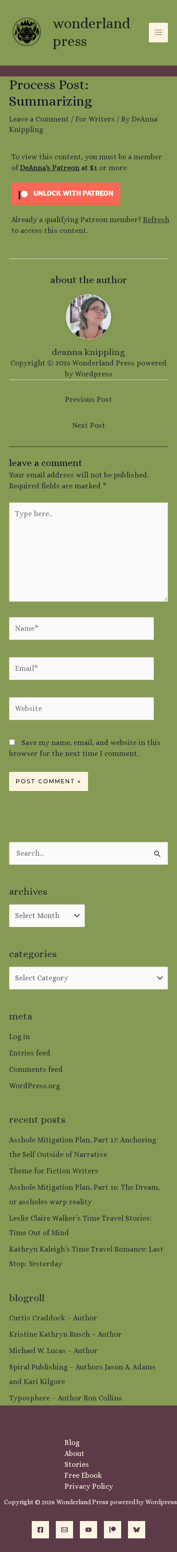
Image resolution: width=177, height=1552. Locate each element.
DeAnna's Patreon (49, 167)
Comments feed (36, 1069)
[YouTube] (88, 1529)
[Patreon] (112, 1529)
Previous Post (88, 399)
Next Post (88, 425)
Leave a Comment (39, 119)
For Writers (95, 119)
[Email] (64, 1529)
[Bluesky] (136, 1529)
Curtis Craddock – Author (53, 1318)
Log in (19, 1036)
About (74, 1453)
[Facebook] (40, 1529)
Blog (71, 1442)
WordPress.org (34, 1085)
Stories (76, 1464)
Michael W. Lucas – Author (53, 1350)
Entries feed (29, 1053)
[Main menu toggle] (158, 32)
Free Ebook (83, 1475)
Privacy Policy (88, 1486)
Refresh (156, 219)
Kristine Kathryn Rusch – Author (65, 1334)
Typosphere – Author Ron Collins (65, 1398)
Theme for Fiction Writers (53, 1171)
